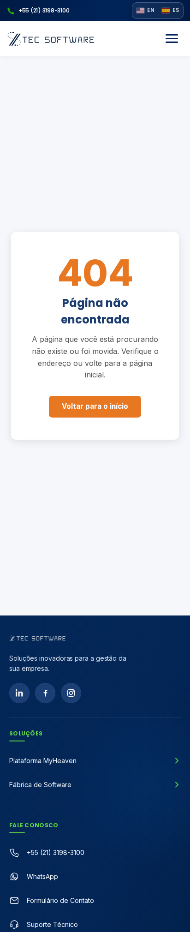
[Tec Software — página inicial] (37, 638)
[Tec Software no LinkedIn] (19, 693)
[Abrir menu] (171, 39)
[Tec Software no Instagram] (71, 693)
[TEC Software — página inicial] (51, 39)
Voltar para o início (95, 406)
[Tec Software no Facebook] (45, 693)
